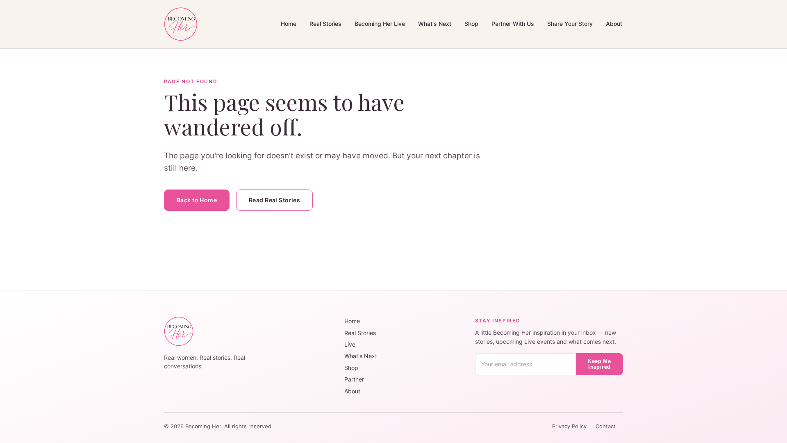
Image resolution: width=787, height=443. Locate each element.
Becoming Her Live (380, 23)
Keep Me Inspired (599, 364)
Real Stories (325, 23)
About (614, 23)
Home (288, 23)
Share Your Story (570, 23)
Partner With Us (512, 23)
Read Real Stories (274, 199)
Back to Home (197, 199)
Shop (471, 23)
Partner (354, 379)
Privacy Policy (570, 426)
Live (349, 344)
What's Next (434, 23)
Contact (606, 426)
